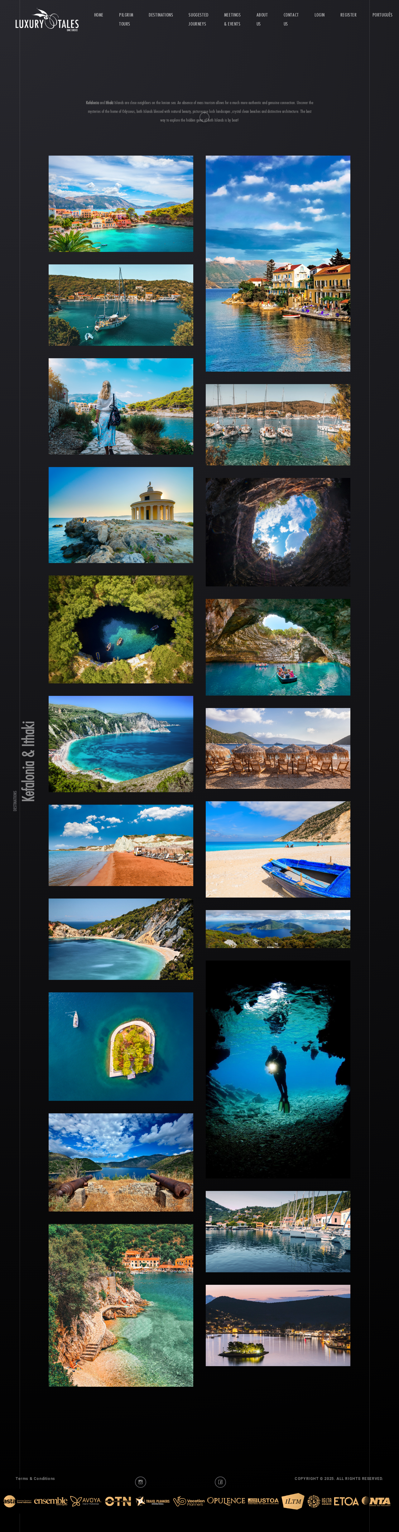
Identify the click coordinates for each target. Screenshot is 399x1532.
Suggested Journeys (198, 19)
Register (348, 15)
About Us (262, 19)
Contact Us (291, 19)
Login (320, 15)
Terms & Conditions (35, 1496)
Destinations (161, 15)
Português (383, 15)
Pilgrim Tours (126, 19)
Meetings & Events (232, 19)
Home (98, 15)
